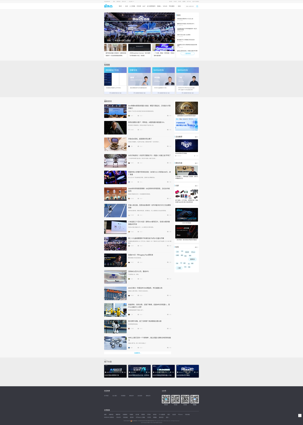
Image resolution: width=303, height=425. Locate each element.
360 (182, 251)
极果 (105, 414)
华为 (185, 267)
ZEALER (118, 417)
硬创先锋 (178, 163)
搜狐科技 (118, 414)
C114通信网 (162, 414)
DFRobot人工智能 (140, 417)
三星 (179, 268)
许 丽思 (132, 328)
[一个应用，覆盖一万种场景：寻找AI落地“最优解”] (163, 48)
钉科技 (149, 414)
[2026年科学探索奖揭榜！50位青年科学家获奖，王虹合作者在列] (115, 194)
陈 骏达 (132, 231)
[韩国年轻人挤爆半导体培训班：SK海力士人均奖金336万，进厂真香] (115, 177)
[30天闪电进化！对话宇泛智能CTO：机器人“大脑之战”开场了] (115, 161)
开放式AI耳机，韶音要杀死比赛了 (121, 40)
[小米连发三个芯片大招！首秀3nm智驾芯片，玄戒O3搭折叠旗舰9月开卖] (115, 227)
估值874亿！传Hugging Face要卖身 (140, 255)
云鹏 (131, 146)
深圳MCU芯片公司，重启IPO (138, 271)
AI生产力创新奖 (195, 1)
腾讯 (185, 256)
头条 (126, 6)
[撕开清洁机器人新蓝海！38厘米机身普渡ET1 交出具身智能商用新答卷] (115, 48)
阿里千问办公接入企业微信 (183, 34)
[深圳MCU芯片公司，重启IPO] (115, 277)
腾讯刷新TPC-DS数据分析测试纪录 (186, 39)
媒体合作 (148, 395)
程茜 (131, 347)
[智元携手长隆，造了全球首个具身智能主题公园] (115, 326)
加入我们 (115, 395)
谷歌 (184, 263)
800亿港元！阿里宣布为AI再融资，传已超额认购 (145, 288)
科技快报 (125, 417)
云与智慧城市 (151, 6)
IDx (189, 263)
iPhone (193, 252)
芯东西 (179, 1)
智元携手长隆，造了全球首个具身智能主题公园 (144, 321)
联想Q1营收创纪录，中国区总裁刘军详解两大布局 (187, 51)
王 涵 (132, 314)
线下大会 (189, 1)
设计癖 (137, 414)
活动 (179, 6)
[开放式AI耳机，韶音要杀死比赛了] (139, 27)
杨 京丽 (132, 198)
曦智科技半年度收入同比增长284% (185, 23)
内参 (177, 185)
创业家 (174, 414)
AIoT (144, 6)
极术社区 (161, 417)
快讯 (120, 6)
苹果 (177, 263)
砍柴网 (131, 414)
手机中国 (187, 414)
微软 (190, 255)
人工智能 (132, 6)
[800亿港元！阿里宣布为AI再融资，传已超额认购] (115, 293)
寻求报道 (123, 395)
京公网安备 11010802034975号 (139, 420)
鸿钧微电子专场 (112, 70)
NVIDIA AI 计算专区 (109, 417)
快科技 (154, 414)
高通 (192, 263)
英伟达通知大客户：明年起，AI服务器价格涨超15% (146, 122)
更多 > (167, 417)
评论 (170, 115)
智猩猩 (184, 1)
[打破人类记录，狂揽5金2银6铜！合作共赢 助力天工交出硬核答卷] (115, 210)
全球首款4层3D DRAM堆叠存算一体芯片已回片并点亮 (187, 29)
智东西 (170, 1)
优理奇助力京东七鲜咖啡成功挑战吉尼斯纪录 (187, 45)
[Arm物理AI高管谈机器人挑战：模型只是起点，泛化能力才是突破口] (115, 111)
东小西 (132, 245)
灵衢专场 (133, 70)
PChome (180, 414)
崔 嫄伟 (132, 129)
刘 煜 (132, 182)
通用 (182, 255)
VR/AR (165, 6)
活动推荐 (178, 136)
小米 (177, 252)
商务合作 (131, 395)
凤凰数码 (125, 414)
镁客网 (143, 414)
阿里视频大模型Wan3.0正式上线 (185, 18)
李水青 (132, 162)
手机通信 (171, 6)
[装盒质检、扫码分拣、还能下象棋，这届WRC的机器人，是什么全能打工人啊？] (115, 310)
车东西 (175, 1)
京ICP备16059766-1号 (151, 420)
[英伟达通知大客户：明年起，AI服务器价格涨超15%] (115, 127)
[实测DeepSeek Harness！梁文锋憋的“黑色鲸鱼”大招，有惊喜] (139, 48)
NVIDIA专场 (159, 70)
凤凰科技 (111, 414)
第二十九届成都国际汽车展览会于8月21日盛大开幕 (146, 238)
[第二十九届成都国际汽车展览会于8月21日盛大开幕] (115, 243)
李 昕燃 (132, 215)
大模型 (177, 255)
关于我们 (106, 395)
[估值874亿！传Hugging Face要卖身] (115, 260)
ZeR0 (132, 115)
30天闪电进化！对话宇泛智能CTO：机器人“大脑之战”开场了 (149, 155)
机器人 (159, 6)
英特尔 (192, 259)
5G (181, 263)
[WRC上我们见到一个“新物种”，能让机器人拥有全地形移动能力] (115, 343)
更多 (196, 136)
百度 (189, 267)
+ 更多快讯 (188, 53)
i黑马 (168, 414)
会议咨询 (140, 395)
